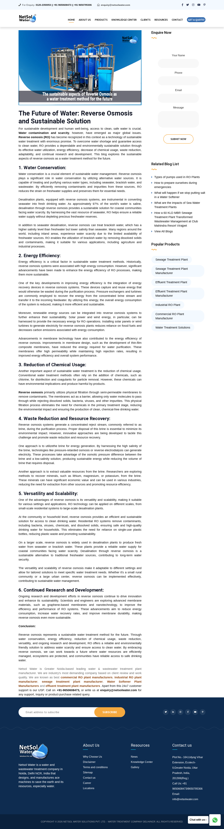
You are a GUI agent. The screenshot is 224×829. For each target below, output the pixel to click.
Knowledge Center (124, 19)
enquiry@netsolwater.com (115, 5)
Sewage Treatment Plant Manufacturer (171, 271)
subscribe (109, 712)
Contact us (89, 777)
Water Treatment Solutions (172, 327)
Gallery (135, 767)
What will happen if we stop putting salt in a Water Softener (179, 195)
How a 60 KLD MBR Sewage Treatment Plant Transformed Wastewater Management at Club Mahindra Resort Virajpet (176, 219)
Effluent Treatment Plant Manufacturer (171, 293)
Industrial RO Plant (167, 305)
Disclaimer (89, 762)
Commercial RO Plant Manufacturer (169, 316)
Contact (177, 19)
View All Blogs (163, 231)
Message (178, 107)
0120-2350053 (43, 5)
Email (178, 90)
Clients (146, 19)
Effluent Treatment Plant (171, 282)
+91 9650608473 (62, 5)
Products (101, 19)
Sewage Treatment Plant (171, 259)
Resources (161, 19)
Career (87, 783)
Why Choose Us (92, 756)
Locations (88, 788)
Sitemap (88, 772)
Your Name (178, 55)
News (134, 756)
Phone (178, 72)
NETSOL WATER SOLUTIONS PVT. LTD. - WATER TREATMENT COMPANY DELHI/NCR (109, 821)
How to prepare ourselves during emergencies (175, 185)
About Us (85, 19)
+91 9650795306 (83, 5)
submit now (178, 139)
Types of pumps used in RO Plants (177, 177)
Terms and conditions (95, 767)
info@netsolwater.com (185, 799)
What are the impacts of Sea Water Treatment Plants (177, 205)
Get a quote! (196, 19)
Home (71, 19)
